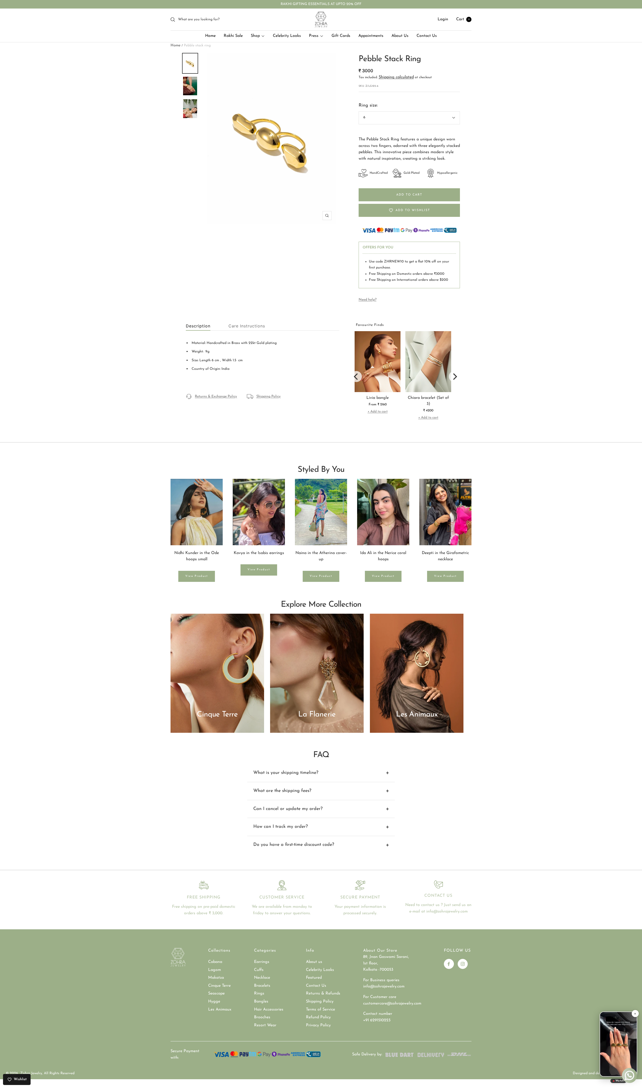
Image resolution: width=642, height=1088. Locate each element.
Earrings (261, 962)
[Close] (634, 1013)
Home (210, 36)
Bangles (261, 1002)
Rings (259, 993)
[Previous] (356, 376)
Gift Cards (341, 36)
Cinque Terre (219, 986)
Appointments (370, 36)
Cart (463, 19)
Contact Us (427, 36)
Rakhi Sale (233, 36)
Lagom (214, 970)
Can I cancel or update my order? (288, 809)
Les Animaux (219, 1010)
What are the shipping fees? (282, 791)
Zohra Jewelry (31, 1073)
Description (198, 326)
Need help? (367, 300)
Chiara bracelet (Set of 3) (428, 401)
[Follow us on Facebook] (449, 964)
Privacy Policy (318, 1025)
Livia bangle (377, 398)
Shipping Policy (268, 396)
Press (313, 36)
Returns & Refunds (323, 993)
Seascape (216, 993)
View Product (196, 576)
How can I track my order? (280, 827)
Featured (314, 978)
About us (314, 962)
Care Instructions (246, 326)
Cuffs (259, 970)
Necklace (262, 978)
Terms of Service (320, 1010)
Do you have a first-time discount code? (293, 845)
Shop (255, 36)
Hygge (214, 1002)
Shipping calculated (396, 77)
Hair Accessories (268, 1010)
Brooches (262, 1017)
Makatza (216, 978)
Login (443, 19)
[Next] (454, 376)
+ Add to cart (378, 411)
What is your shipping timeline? (285, 773)
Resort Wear (265, 1025)
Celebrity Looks (287, 36)
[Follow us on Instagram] (463, 964)
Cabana (215, 962)
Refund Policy (318, 1017)
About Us (400, 36)
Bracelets (262, 986)
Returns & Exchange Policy (216, 396)
